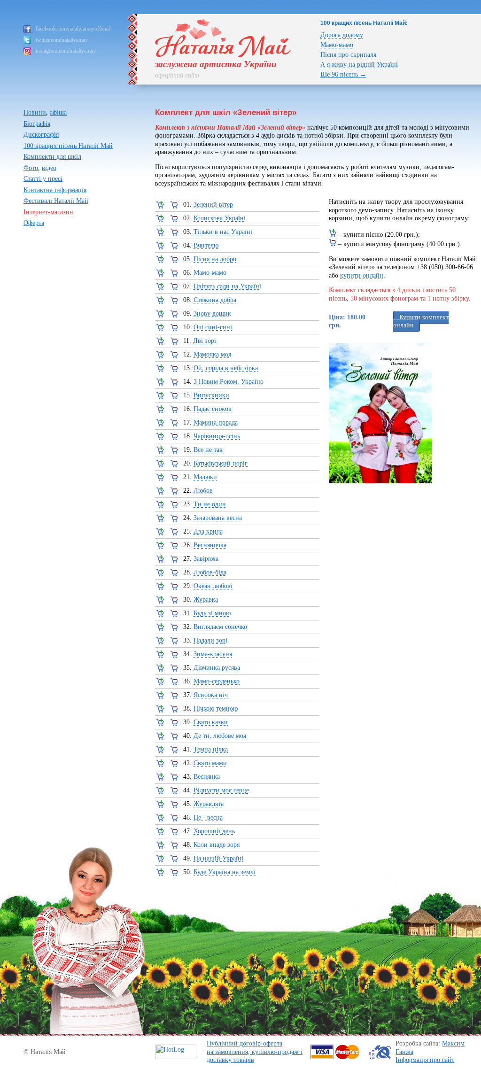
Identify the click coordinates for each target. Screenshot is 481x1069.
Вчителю (206, 245)
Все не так (208, 449)
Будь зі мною (212, 613)
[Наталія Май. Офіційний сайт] (223, 55)
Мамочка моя (212, 354)
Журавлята (209, 803)
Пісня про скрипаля (348, 54)
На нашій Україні (218, 858)
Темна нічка (211, 749)
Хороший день (214, 831)
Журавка (206, 599)
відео (49, 167)
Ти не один (210, 504)
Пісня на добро (215, 259)
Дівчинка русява (217, 667)
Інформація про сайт (425, 1059)
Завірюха (206, 558)
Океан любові (213, 585)
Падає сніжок (213, 408)
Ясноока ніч (211, 694)
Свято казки (211, 722)
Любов (203, 490)
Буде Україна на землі (225, 871)
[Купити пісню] (159, 206)
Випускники (211, 395)
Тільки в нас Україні (223, 231)
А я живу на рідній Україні (359, 64)
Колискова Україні (220, 218)
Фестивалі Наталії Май (55, 200)
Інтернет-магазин (48, 212)
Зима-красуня (213, 654)
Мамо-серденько (217, 681)
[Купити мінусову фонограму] (173, 206)
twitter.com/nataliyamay (62, 40)
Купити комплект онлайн (421, 321)
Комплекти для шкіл (52, 156)
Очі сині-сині (213, 327)
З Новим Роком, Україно (229, 381)
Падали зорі (210, 640)
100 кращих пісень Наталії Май (68, 145)
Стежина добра (215, 299)
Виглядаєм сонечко (220, 626)
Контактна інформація (54, 190)
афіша (58, 112)
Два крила (208, 531)
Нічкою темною (216, 708)
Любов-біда (210, 572)
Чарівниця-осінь (217, 436)
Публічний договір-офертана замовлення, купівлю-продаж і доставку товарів (255, 1051)
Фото (30, 167)
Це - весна (208, 817)
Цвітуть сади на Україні (227, 286)
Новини (34, 112)
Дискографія (41, 134)
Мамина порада (216, 422)
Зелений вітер (213, 204)
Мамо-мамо (336, 44)
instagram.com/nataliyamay (66, 50)
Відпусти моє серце (221, 790)
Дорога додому (341, 35)
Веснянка (207, 776)
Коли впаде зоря (217, 844)
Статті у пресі (42, 178)
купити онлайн (361, 275)
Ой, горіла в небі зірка (226, 368)
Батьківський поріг (221, 463)
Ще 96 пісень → (343, 74)
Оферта (33, 222)
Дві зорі (204, 340)
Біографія (36, 123)
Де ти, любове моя (220, 735)
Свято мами (210, 763)
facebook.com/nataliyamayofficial (73, 28)
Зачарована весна (218, 517)
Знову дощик (212, 313)
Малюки (205, 476)
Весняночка (210, 545)
